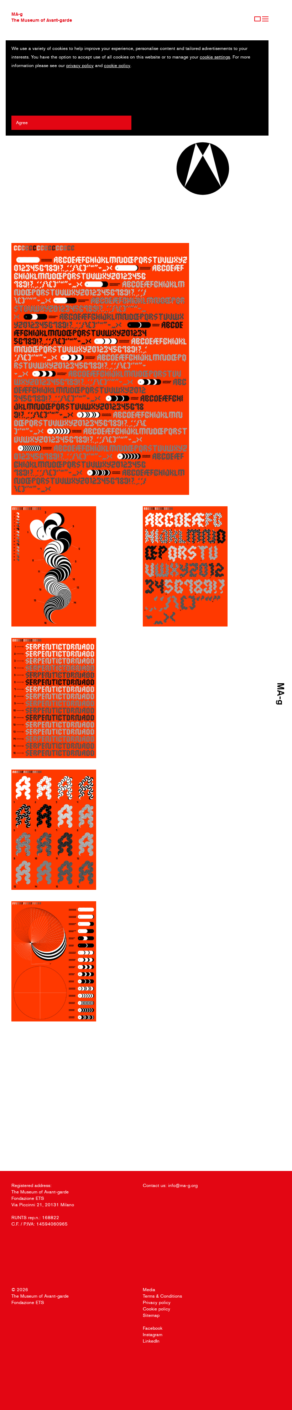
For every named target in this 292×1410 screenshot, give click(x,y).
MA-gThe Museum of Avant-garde (41, 17)
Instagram (152, 1334)
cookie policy (117, 65)
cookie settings (215, 57)
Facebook (152, 1328)
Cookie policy (156, 1309)
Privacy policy (157, 1302)
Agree (22, 122)
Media (149, 1289)
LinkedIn (151, 1341)
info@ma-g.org (183, 1185)
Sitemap (151, 1315)
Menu (265, 18)
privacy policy (80, 65)
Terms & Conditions (162, 1296)
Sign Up (257, 18)
